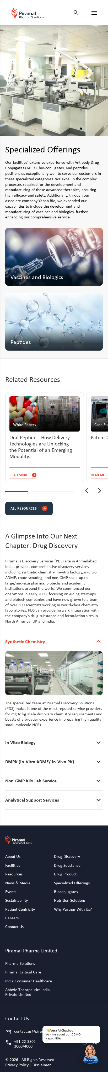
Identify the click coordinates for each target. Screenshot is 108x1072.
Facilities (12, 865)
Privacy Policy (17, 1065)
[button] (87, 491)
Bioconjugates (66, 891)
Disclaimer (42, 1065)
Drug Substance (67, 865)
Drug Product (65, 874)
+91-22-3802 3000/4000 (20, 1044)
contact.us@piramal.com (29, 1032)
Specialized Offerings (72, 883)
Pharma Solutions (20, 963)
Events (10, 891)
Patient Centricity (20, 909)
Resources (14, 874)
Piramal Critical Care (23, 972)
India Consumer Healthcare (28, 981)
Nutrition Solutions (69, 900)
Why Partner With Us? (73, 909)
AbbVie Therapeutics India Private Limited (27, 992)
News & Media (17, 883)
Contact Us (14, 926)
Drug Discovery (67, 856)
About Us (12, 856)
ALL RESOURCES (28, 508)
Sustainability (16, 900)
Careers (12, 918)
